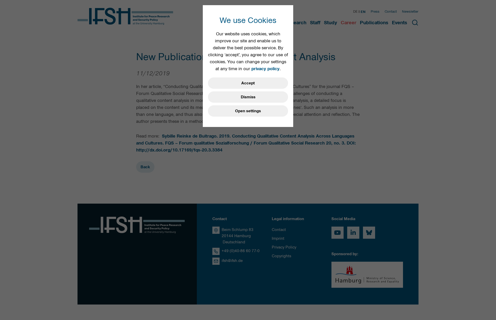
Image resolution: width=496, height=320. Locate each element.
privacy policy (265, 68)
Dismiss (248, 97)
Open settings (248, 111)
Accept (248, 83)
